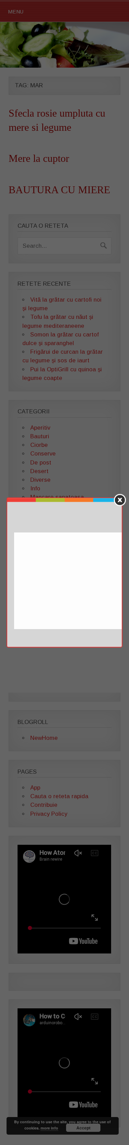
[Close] (120, 500)
